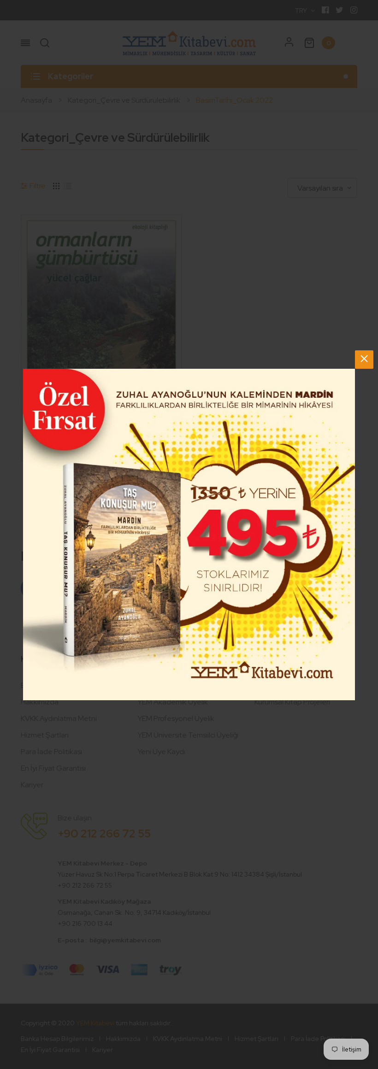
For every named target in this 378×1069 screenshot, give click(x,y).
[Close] (364, 359)
